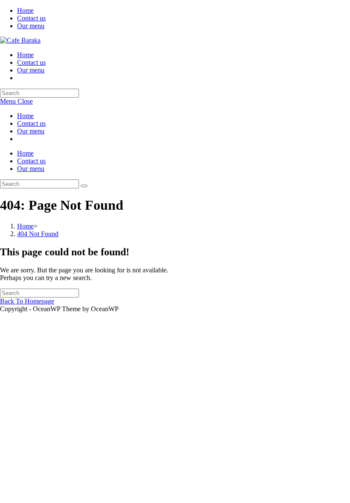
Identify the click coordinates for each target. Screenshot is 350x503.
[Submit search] (84, 186)
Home (25, 10)
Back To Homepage (27, 301)
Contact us (31, 18)
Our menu (30, 25)
